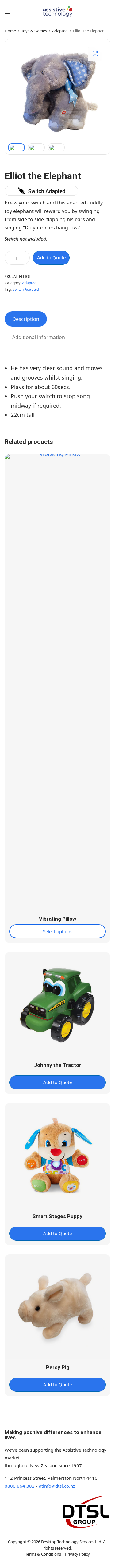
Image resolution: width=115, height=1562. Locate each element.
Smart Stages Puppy (57, 1216)
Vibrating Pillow (57, 919)
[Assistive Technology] (57, 11)
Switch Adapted (26, 289)
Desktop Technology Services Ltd (71, 1541)
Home (10, 31)
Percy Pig (57, 1367)
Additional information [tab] (38, 337)
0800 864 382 (20, 1486)
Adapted (60, 31)
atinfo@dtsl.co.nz (57, 1486)
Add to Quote (51, 257)
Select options (57, 931)
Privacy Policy (77, 1554)
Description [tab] (25, 319)
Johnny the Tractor (57, 1065)
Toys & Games (34, 31)
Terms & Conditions (43, 1554)
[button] (95, 54)
